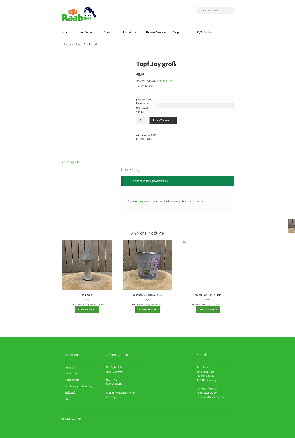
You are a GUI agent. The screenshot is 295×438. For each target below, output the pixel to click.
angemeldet (146, 201)
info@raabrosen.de (214, 397)
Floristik (108, 32)
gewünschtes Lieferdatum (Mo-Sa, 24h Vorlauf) (143, 105)
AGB (67, 399)
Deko (78, 44)
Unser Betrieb (85, 32)
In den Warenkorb (163, 120)
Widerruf (70, 392)
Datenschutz (72, 380)
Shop (176, 32)
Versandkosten (164, 80)
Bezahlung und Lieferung (79, 386)
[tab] (87, 162)
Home (64, 32)
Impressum (71, 373)
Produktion (129, 32)
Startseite (69, 44)
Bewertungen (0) (70, 162)
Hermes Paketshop (156, 32)
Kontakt (69, 367)
